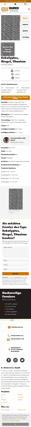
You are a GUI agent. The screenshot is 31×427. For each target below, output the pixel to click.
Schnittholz (20, 397)
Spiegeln (25, 31)
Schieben (25, 24)
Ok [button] (15, 424)
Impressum (19, 418)
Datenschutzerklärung (18, 277)
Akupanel (3, 400)
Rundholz (20, 394)
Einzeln (25, 18)
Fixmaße (20, 400)
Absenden (15, 273)
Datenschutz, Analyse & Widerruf (11, 420)
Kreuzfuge (26, 37)
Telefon (5, 269)
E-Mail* (6, 265)
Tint (2, 397)
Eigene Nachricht (8, 247)
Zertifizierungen (22, 410)
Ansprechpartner (5, 410)
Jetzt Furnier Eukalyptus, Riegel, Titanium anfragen (15, 97)
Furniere (3, 394)
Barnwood (3, 402)
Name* (5, 260)
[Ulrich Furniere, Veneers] (10, 9)
